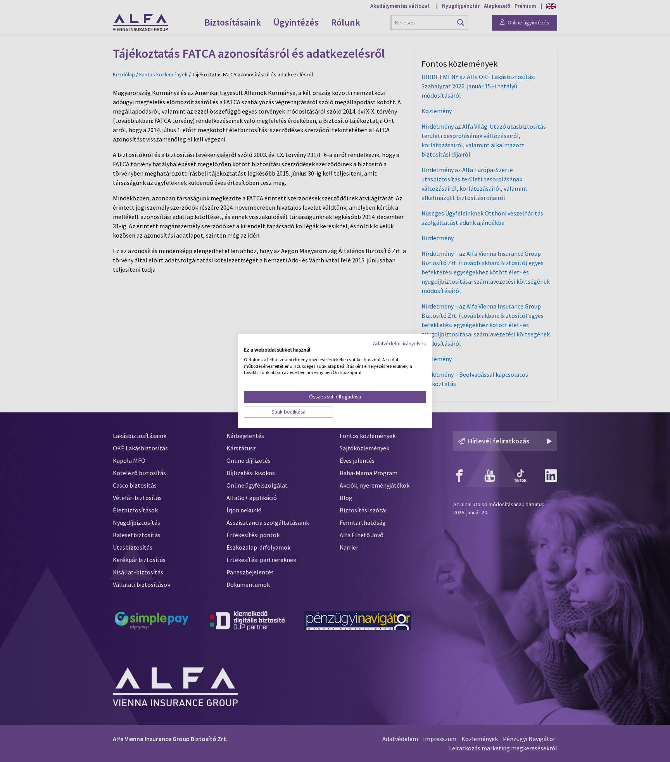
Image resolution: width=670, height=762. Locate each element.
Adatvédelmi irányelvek (399, 343)
